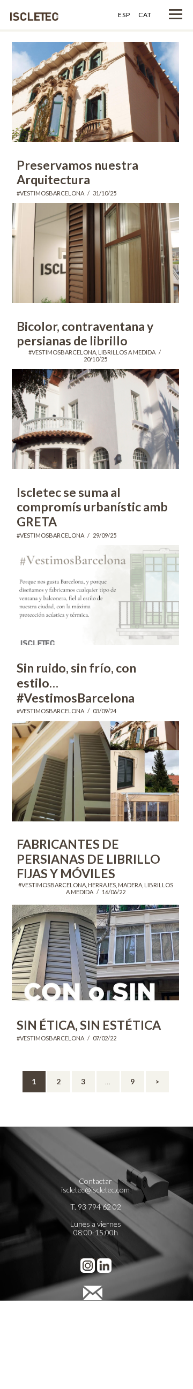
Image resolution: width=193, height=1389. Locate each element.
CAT (145, 15)
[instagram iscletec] (87, 1263)
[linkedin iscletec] (104, 1263)
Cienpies (95, 1355)
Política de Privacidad (95, 1320)
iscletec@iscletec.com (95, 1189)
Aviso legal (96, 1312)
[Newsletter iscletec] (95, 1291)
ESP (124, 15)
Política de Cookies (95, 1329)
